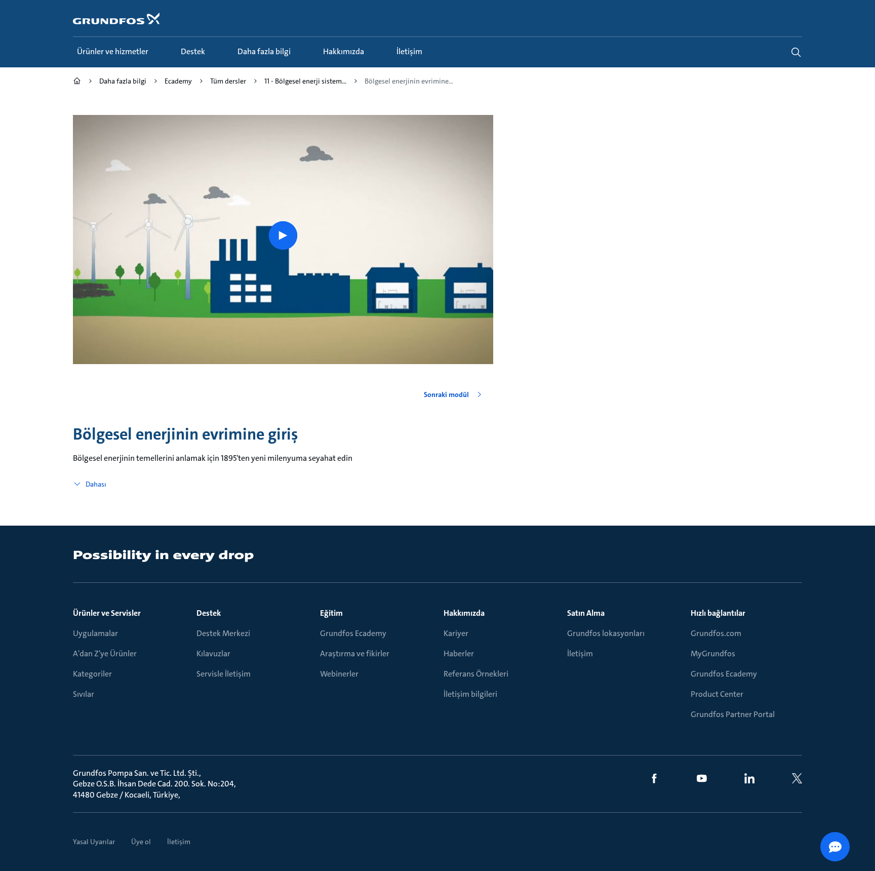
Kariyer (456, 633)
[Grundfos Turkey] (77, 82)
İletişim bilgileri (470, 694)
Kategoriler (92, 673)
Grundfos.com (716, 633)
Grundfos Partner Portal (733, 714)
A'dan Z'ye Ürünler (105, 653)
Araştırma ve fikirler (354, 653)
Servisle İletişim (223, 673)
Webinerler (339, 673)
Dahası (96, 484)
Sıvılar (83, 694)
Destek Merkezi (223, 633)
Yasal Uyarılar (94, 841)
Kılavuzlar (213, 653)
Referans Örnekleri (476, 673)
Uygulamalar (95, 633)
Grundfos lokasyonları (606, 633)
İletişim (580, 653)
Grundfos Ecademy (353, 633)
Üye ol (141, 841)
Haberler (459, 653)
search (796, 52)
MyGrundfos (713, 653)
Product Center (717, 694)
